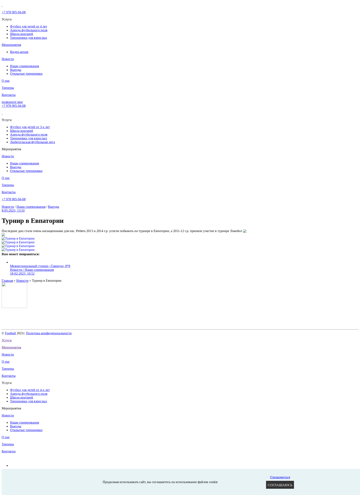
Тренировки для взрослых (28, 37)
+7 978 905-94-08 (14, 12)
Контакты (9, 95)
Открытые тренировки (26, 73)
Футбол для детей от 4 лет (28, 26)
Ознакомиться (280, 477)
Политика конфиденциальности (49, 333)
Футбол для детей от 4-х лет (30, 390)
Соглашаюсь (280, 485)
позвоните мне (12, 102)
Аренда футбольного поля (28, 30)
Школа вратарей (21, 34)
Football (10, 333)
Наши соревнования (24, 66)
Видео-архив (19, 52)
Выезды (15, 70)
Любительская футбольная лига (32, 142)
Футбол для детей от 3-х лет (30, 127)
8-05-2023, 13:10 (13, 210)
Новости (8, 59)
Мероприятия (11, 45)
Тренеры (8, 88)
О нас (6, 80)
